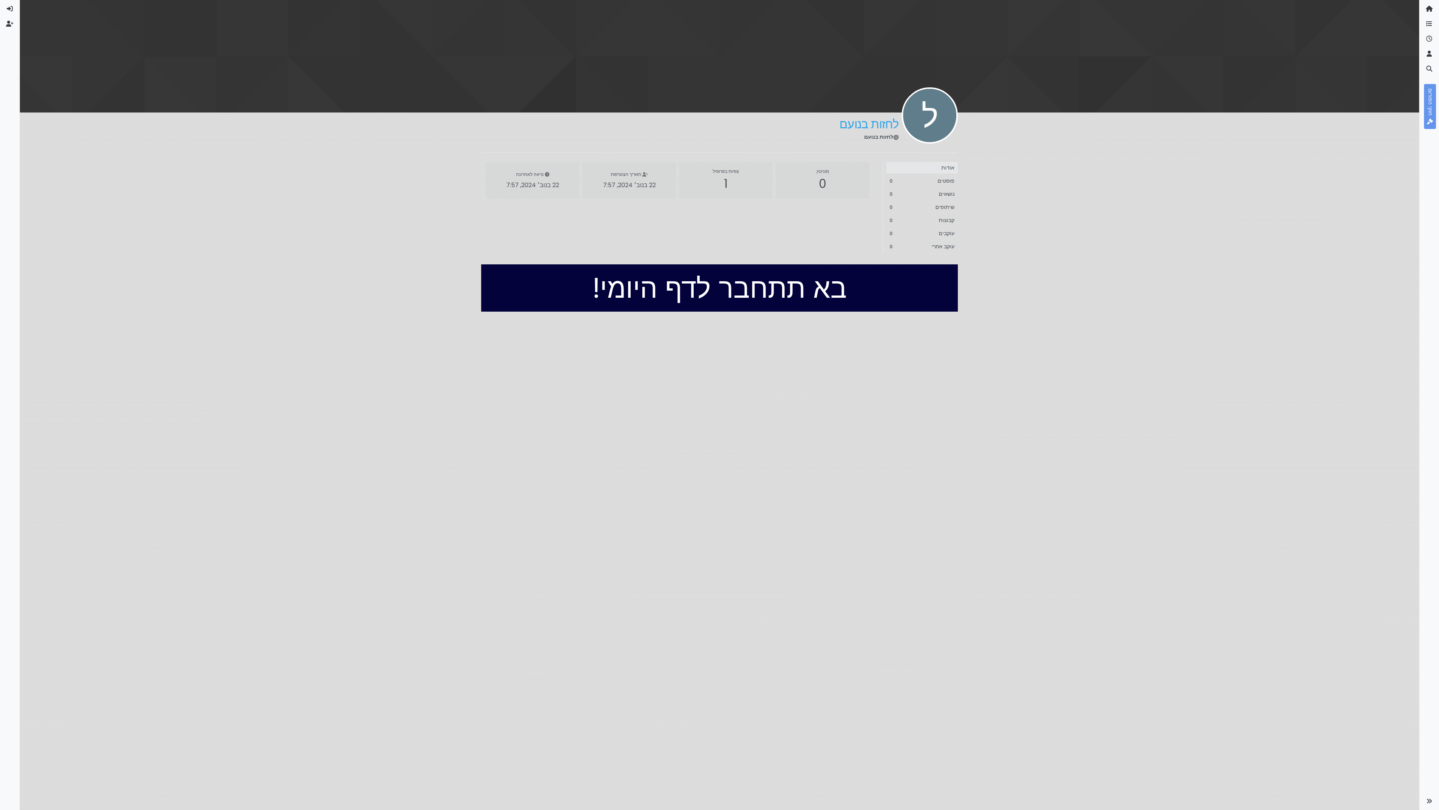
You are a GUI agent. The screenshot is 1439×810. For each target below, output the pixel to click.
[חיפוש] (1429, 69)
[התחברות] (9, 9)
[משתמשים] (1429, 54)
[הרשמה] (9, 24)
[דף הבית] (1429, 9)
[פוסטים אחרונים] (1429, 39)
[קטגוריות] (1429, 24)
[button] (1429, 801)
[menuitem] (9, 9)
